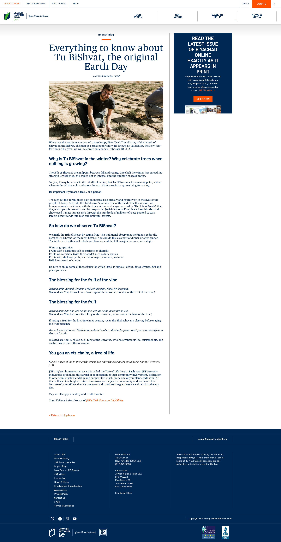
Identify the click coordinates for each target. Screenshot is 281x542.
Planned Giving (61, 458)
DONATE (261, 4)
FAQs (57, 502)
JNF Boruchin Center (64, 462)
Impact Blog (60, 466)
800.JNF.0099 (61, 439)
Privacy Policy (61, 494)
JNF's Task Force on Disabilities (104, 400)
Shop (76, 4)
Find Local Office (123, 493)
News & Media (61, 482)
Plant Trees (11, 4)
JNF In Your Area (36, 4)
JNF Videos (59, 474)
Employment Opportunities (68, 486)
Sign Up (246, 4)
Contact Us (59, 498)
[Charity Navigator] (208, 532)
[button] (138, 16)
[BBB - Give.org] (225, 532)
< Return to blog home (62, 415)
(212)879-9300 (123, 464)
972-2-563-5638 (123, 487)
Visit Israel (59, 4)
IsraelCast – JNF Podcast (67, 470)
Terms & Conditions (64, 506)
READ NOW (203, 99)
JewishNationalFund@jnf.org (212, 439)
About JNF (59, 454)
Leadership (59, 478)
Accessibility (60, 490)
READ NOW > (206, 90)
